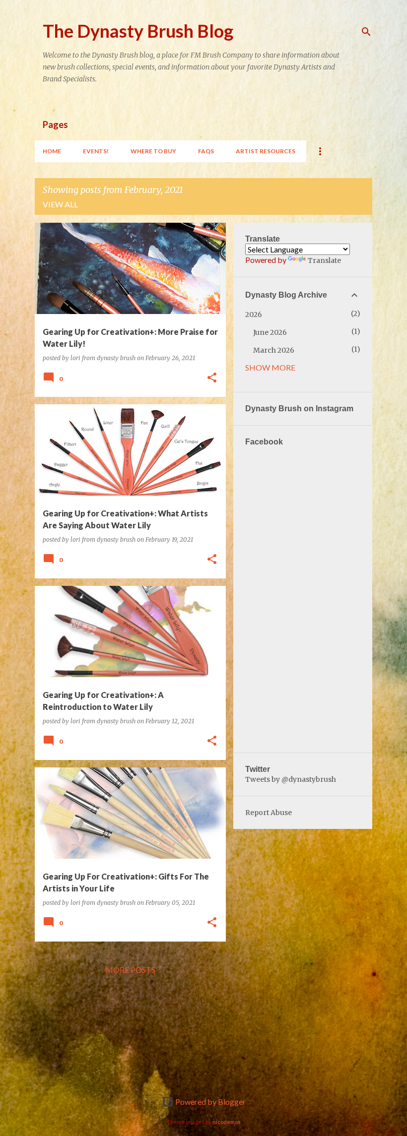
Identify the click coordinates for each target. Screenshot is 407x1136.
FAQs (206, 151)
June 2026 (270, 332)
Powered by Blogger (210, 1101)
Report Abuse (268, 812)
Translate (324, 260)
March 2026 (273, 350)
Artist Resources (265, 151)
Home (52, 151)
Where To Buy (153, 151)
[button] (212, 378)
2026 (253, 314)
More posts (130, 969)
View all (60, 204)
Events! (96, 151)
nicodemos (226, 1122)
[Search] (366, 32)
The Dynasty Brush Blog (138, 31)
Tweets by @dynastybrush (290, 779)
